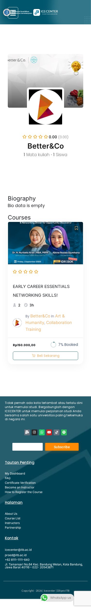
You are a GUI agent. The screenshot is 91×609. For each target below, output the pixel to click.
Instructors (12, 523)
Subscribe (62, 447)
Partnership (13, 527)
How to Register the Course (23, 492)
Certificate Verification (20, 483)
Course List (12, 518)
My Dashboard (15, 473)
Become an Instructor (19, 487)
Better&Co (40, 316)
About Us (11, 513)
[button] (13, 13)
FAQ (7, 478)
